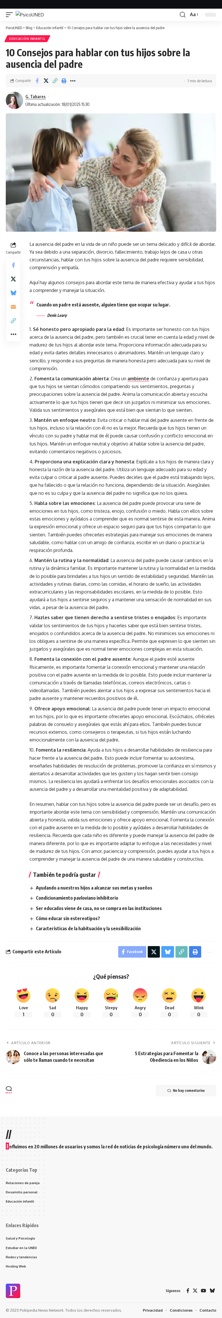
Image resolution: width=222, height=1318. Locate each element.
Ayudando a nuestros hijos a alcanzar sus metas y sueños (94, 888)
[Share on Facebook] (37, 80)
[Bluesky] (212, 1291)
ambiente (138, 378)
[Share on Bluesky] (13, 293)
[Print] (64, 80)
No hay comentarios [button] (189, 1090)
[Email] (13, 307)
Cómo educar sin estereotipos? (68, 918)
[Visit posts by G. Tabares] (14, 100)
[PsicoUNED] (30, 15)
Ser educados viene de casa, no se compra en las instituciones (99, 908)
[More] (73, 80)
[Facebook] (188, 1291)
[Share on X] (46, 80)
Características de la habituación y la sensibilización (88, 928)
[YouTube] (203, 1291)
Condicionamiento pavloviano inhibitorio (77, 898)
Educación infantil (27, 38)
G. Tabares (35, 96)
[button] (11, 15)
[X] (195, 1291)
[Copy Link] (55, 80)
